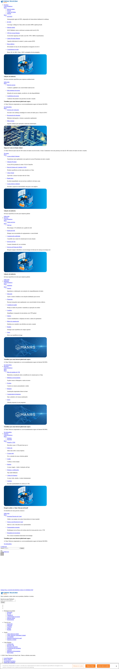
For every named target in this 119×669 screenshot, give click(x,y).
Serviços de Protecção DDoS (14, 247)
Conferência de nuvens (13, 96)
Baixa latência (10, 44)
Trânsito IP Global (11, 161)
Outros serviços (11, 222)
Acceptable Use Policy (10, 661)
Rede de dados (11, 9)
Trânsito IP (10, 615)
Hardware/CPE (11, 230)
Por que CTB (10, 645)
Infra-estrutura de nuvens (13, 90)
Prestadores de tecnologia (13, 533)
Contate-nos (10, 644)
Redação (9, 388)
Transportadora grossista (13, 527)
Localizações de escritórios (14, 648)
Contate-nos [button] (4, 546)
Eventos (9, 383)
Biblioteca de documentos (13, 377)
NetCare (9, 225)
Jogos (8, 332)
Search (2, 548)
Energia (9, 288)
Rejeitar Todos (90, 666)
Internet (9, 13)
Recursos (6, 366)
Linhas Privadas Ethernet (13, 38)
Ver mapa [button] (6, 153)
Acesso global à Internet (13, 156)
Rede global (10, 652)
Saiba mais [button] (6, 82)
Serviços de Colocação (13, 110)
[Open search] (2, 551)
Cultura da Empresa (12, 475)
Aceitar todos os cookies (103, 666)
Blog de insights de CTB (13, 372)
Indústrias (6, 281)
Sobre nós (9, 448)
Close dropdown (8, 6)
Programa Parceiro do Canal (14, 516)
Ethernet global (11, 27)
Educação (9, 294)
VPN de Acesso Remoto (13, 33)
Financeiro (10, 299)
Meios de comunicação (13, 321)
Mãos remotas (10, 121)
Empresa (6, 433)
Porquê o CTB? (11, 442)
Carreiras (9, 481)
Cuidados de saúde (12, 305)
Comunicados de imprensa (14, 394)
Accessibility (10, 636)
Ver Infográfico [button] (8, 107)
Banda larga (10, 178)
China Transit (10, 172)
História (9, 464)
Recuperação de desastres (13, 115)
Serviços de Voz (11, 241)
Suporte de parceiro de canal (14, 638)
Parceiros (9, 439)
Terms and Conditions (9, 662)
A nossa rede (10, 453)
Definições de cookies (78, 666)
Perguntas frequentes (12, 646)
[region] (59, 666)
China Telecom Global (13, 634)
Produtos (6, 5)
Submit (22, 548)
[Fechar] (116, 666)
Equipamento (10, 619)
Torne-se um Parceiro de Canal (15, 522)
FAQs (8, 399)
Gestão (9, 459)
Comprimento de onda (13, 49)
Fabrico (9, 316)
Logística (9, 310)
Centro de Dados (11, 12)
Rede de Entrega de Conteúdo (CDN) (16, 167)
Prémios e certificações (13, 470)
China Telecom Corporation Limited (16, 635)
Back (5, 7)
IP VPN (9, 22)
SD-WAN (9, 16)
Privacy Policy (7, 659)
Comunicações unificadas (13, 236)
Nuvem (9, 10)
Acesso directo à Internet (13, 183)
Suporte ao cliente (11, 639)
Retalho (9, 327)
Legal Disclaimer (8, 658)
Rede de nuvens (11, 85)
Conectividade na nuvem (13, 616)
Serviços (6, 217)
